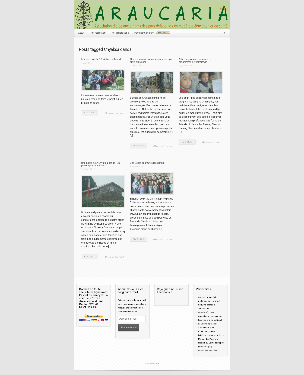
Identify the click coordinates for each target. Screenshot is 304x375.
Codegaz (202, 297)
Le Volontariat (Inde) (207, 350)
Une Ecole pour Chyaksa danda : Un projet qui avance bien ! (100, 164)
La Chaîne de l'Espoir (207, 324)
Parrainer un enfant (144, 33)
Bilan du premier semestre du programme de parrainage (195, 61)
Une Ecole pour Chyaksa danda (147, 162)
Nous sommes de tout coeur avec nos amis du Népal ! (151, 61)
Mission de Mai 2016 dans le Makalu (101, 59)
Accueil (82, 33)
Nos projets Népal (121, 33)
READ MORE (89, 113)
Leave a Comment (116, 113)
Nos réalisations (99, 33)
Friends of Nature (206, 312)
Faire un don (163, 33)
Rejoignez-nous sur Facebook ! (170, 290)
